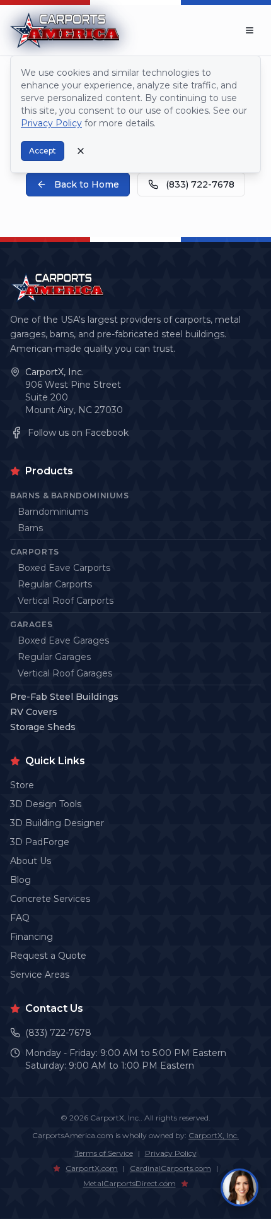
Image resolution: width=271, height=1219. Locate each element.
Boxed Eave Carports (64, 567)
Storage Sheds (43, 727)
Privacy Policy (171, 1153)
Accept (42, 150)
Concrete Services (50, 898)
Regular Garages (54, 657)
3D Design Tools (45, 804)
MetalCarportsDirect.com (129, 1183)
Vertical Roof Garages (65, 673)
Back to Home (86, 184)
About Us (30, 861)
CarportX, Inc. (54, 372)
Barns (30, 528)
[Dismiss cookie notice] (80, 151)
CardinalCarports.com (170, 1168)
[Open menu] (249, 30)
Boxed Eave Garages (63, 640)
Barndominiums (53, 511)
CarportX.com (92, 1168)
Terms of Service (104, 1153)
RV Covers (33, 712)
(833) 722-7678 (200, 184)
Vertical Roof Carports (65, 600)
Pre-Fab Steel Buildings (64, 696)
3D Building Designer (57, 823)
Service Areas (39, 974)
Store (22, 785)
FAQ (20, 917)
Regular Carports (55, 584)
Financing (31, 936)
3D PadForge (39, 842)
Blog (20, 880)
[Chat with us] (239, 1187)
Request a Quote (48, 955)
